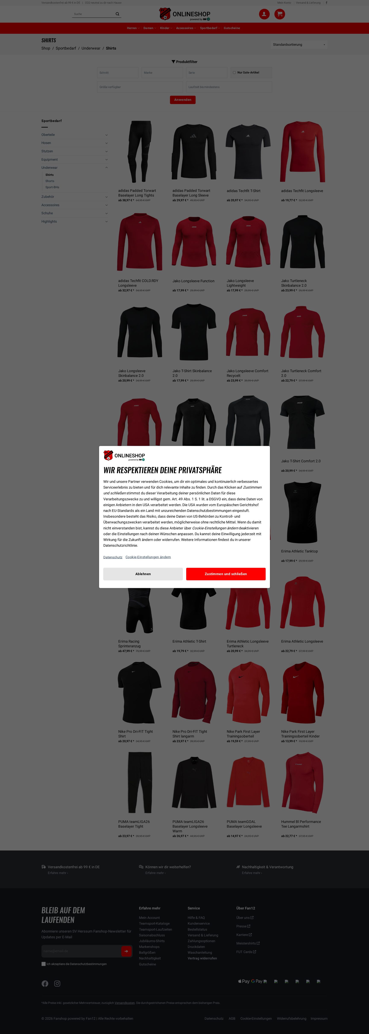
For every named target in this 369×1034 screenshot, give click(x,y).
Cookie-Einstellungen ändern (148, 557)
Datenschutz (112, 557)
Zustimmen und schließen (226, 574)
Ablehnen (143, 574)
